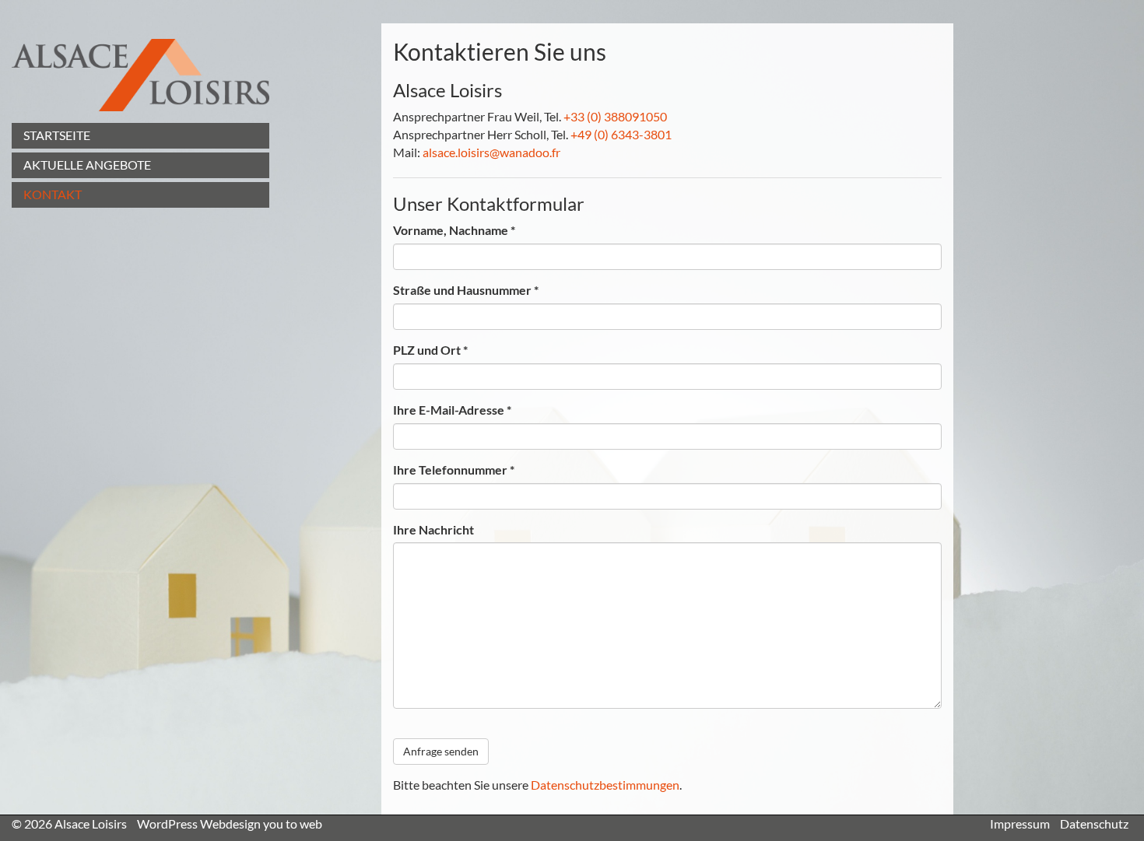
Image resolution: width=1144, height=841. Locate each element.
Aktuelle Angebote (87, 164)
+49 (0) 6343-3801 (621, 134)
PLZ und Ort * (430, 349)
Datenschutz (1094, 823)
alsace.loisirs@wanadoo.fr (491, 152)
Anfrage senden (441, 751)
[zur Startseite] (140, 75)
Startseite (56, 135)
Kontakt (52, 194)
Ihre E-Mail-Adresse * (452, 409)
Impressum (1020, 823)
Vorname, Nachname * (454, 230)
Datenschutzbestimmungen (605, 784)
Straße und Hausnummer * (466, 289)
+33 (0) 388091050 (615, 116)
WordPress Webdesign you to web (229, 823)
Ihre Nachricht (433, 529)
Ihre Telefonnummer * (453, 469)
